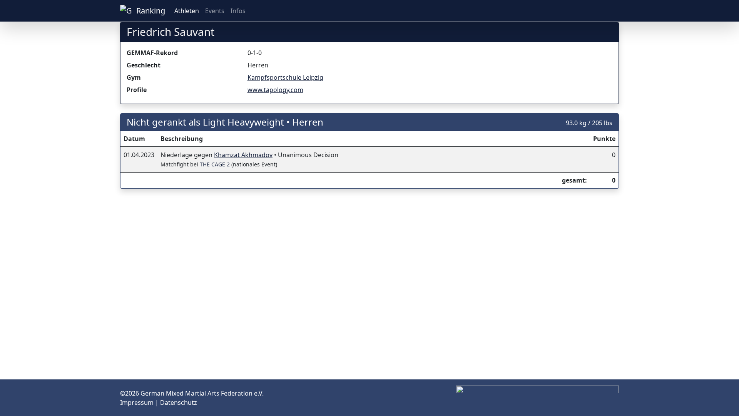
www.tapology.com (275, 90)
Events (214, 11)
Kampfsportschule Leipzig (285, 77)
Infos (238, 11)
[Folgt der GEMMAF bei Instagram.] (603, 11)
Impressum (137, 402)
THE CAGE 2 (215, 164)
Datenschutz (178, 402)
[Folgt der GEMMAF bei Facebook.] (610, 11)
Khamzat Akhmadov (243, 155)
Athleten (186, 11)
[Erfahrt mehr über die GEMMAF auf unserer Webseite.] (616, 11)
